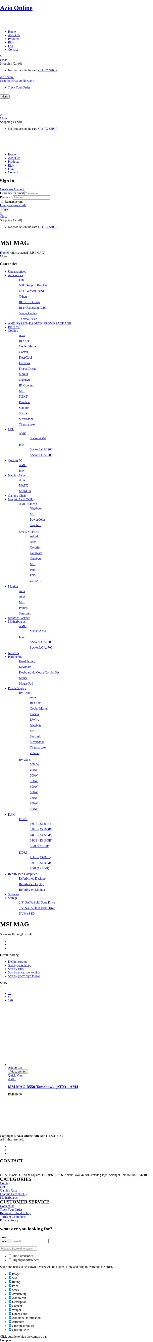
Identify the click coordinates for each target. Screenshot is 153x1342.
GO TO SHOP (47, 70)
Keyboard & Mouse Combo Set (39, 672)
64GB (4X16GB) (41, 840)
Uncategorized (17, 271)
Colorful (35, 547)
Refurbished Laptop (31, 884)
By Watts (24, 759)
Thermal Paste (28, 319)
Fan (21, 279)
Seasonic (35, 736)
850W (34, 809)
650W (34, 792)
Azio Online (16, 7)
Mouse (23, 678)
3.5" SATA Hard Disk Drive (37, 908)
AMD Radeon (28, 503)
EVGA (34, 719)
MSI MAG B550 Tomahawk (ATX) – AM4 (43, 1087)
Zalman (34, 753)
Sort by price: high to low (24, 976)
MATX (23, 485)
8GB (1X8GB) (39, 846)
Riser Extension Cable (33, 307)
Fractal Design (28, 368)
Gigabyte (24, 379)
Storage (13, 898)
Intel (22, 444)
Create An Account (12, 189)
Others (23, 296)
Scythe (23, 413)
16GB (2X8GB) (40, 823)
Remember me (14, 201)
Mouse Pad (26, 683)
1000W (34, 764)
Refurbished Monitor (32, 889)
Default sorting (17, 961)
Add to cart (15, 1067)
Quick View (15, 1075)
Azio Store (7, 77)
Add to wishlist (18, 1071)
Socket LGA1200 (41, 449)
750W (34, 797)
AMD (22, 433)
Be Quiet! (25, 340)
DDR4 (23, 819)
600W (34, 786)
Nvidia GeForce (29, 531)
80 (9, 996)
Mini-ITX (25, 491)
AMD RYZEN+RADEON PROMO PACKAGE (39, 323)
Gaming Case (16, 475)
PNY (33, 575)
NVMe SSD (27, 913)
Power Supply (17, 688)
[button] (76, 56)
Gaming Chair (17, 495)
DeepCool (25, 357)
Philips (23, 608)
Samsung (24, 613)
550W (34, 781)
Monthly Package (19, 618)
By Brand (25, 692)
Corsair (23, 352)
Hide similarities (22, 1256)
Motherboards (17, 621)
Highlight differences (25, 1260)
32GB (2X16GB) (41, 829)
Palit (32, 569)
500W (34, 775)
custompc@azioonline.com (17, 80)
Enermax (24, 363)
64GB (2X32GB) (41, 835)
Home (4, 252)
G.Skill (23, 374)
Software (13, 894)
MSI (22, 391)
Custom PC (15, 460)
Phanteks (24, 402)
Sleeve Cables (28, 313)
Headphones (27, 661)
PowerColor (37, 519)
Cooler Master (28, 346)
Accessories (15, 275)
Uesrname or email (12, 193)
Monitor (13, 586)
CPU (11, 429)
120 (10, 1000)
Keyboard (25, 667)
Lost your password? (13, 205)
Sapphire (24, 407)
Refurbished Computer (22, 874)
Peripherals (15, 656)
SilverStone (26, 419)
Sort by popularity (19, 965)
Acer (22, 591)
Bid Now (14, 327)
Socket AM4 (38, 438)
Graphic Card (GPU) (21, 499)
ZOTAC (35, 581)
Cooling (13, 330)
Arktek (34, 536)
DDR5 (23, 852)
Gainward (36, 553)
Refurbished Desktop (32, 878)
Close (3, 60)
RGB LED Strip (29, 302)
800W (34, 803)
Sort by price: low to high (24, 972)
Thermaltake (27, 424)
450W (34, 770)
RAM (11, 814)
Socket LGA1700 (41, 455)
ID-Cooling (26, 385)
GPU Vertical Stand (31, 291)
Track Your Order (19, 87)
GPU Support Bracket (33, 285)
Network (13, 653)
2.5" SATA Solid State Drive (37, 902)
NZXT (23, 396)
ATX (22, 480)
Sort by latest (16, 968)
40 (9, 993)
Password (6, 197)
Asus (22, 335)
